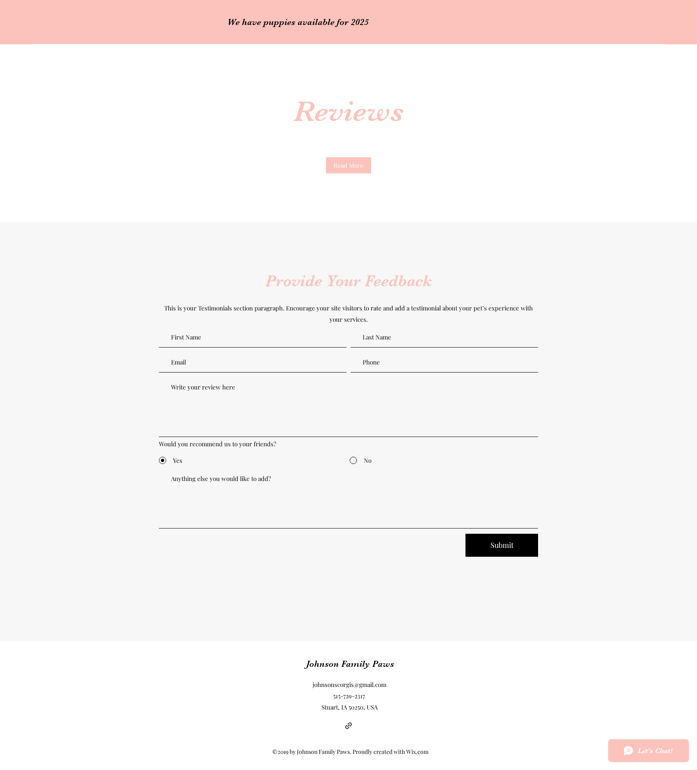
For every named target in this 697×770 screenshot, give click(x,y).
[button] (348, 165)
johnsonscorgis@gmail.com (349, 685)
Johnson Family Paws (350, 664)
